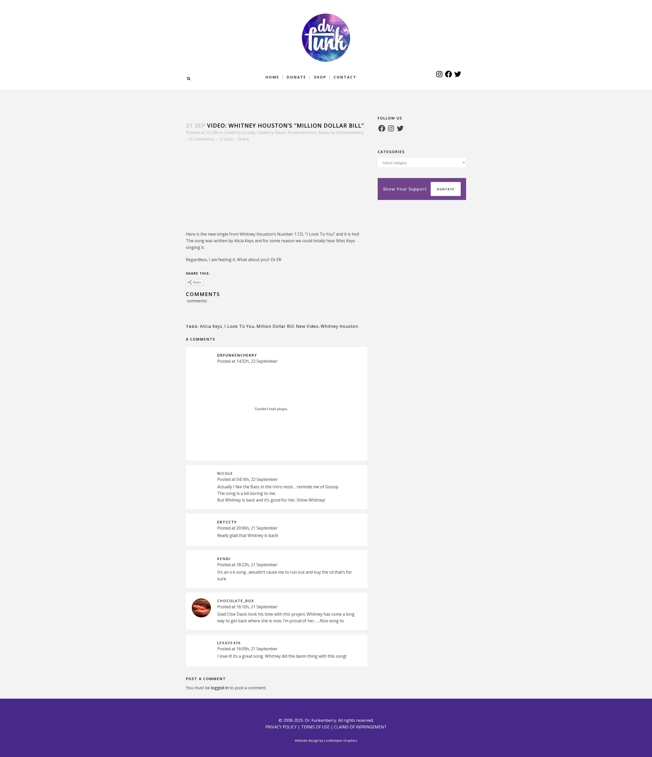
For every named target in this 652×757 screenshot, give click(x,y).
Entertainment (302, 132)
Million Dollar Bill (275, 326)
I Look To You (239, 326)
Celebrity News (271, 132)
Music (324, 132)
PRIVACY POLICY (281, 727)
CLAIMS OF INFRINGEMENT (360, 727)
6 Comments (201, 139)
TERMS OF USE (315, 727)
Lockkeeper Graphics (340, 740)
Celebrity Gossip (239, 132)
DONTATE (445, 189)
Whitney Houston (339, 326)
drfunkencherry (237, 355)
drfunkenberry (350, 132)
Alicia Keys (211, 326)
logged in (220, 688)
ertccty (227, 522)
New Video (307, 326)
